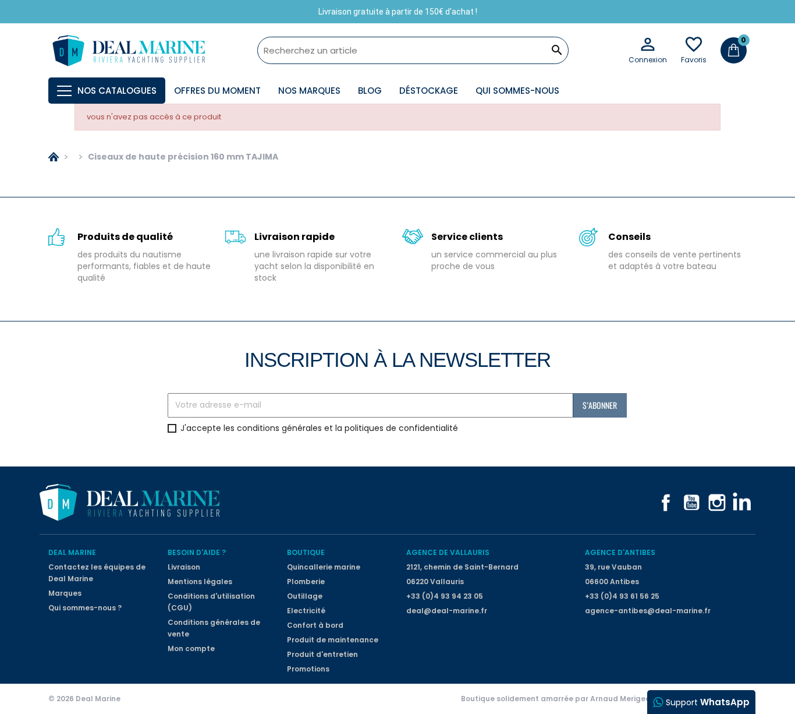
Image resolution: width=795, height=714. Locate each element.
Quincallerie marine (323, 567)
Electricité (306, 611)
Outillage (304, 596)
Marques (64, 593)
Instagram (717, 502)
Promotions (308, 669)
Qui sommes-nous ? (85, 608)
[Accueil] (53, 156)
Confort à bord (315, 625)
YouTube (691, 502)
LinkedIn (742, 502)
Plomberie (306, 581)
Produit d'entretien (322, 654)
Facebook (665, 502)
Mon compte (191, 648)
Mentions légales (200, 581)
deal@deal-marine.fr (446, 611)
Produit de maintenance (332, 640)
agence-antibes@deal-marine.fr (648, 611)
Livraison (184, 567)
